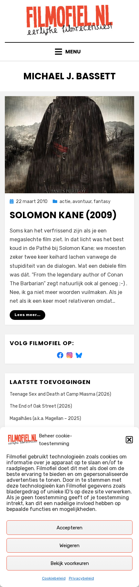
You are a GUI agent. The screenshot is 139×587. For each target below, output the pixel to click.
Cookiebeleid (54, 578)
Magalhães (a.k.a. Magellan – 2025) (45, 418)
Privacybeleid (81, 578)
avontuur (81, 201)
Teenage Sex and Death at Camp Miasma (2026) (60, 394)
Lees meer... (27, 314)
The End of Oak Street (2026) (41, 406)
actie (64, 201)
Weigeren (69, 545)
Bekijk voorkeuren (69, 563)
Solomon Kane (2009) (63, 215)
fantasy (102, 201)
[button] (129, 439)
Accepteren (69, 528)
